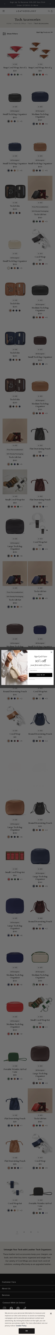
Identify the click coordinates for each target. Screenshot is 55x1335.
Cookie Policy (21, 1326)
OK (26, 1331)
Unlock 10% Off (41, 675)
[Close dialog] (51, 652)
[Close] (51, 1313)
